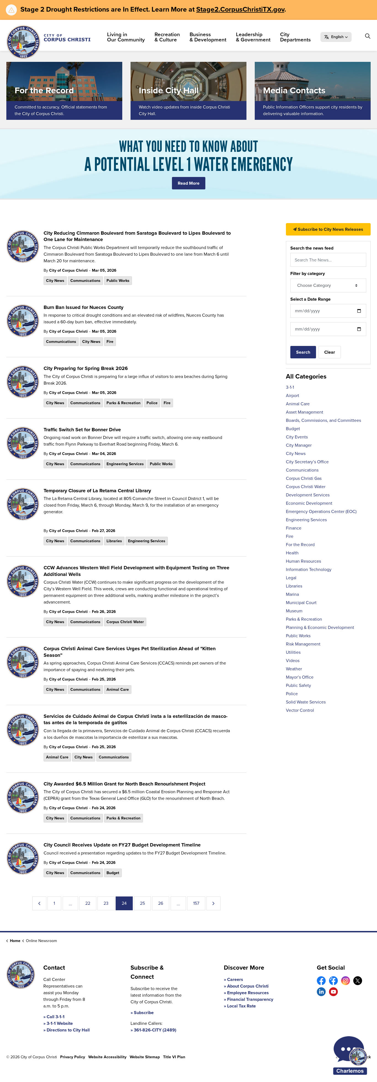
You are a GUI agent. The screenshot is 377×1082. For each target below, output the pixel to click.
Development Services (308, 495)
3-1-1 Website (60, 1023)
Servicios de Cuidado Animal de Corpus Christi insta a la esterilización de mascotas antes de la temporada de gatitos (135, 719)
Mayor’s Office (300, 677)
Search (303, 352)
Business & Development (208, 37)
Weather (294, 669)
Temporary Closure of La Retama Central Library (97, 491)
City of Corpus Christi (68, 270)
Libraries (114, 541)
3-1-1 (290, 387)
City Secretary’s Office (307, 462)
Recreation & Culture (167, 37)
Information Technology (308, 569)
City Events (297, 437)
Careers (235, 979)
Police (152, 403)
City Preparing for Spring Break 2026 (86, 368)
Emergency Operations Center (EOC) (321, 511)
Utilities (293, 652)
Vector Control (300, 710)
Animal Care (118, 689)
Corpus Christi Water (125, 622)
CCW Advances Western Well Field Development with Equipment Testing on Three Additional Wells (136, 571)
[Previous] (39, 903)
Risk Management (303, 644)
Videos (292, 660)
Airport (292, 395)
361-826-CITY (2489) (155, 1030)
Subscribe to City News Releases (330, 229)
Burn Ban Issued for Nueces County (83, 307)
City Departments (295, 37)
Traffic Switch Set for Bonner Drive (82, 430)
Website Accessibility (107, 1057)
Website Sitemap (145, 1057)
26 (160, 903)
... (70, 904)
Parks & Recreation (123, 403)
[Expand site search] (368, 36)
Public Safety (298, 685)
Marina (292, 594)
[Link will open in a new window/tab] (321, 980)
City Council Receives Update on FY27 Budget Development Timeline (122, 845)
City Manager (299, 445)
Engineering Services (125, 464)
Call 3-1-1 (56, 1017)
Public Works (118, 281)
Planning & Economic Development (320, 627)
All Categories (306, 376)
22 (87, 903)
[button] (336, 37)
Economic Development (309, 503)
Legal (291, 578)
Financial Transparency (250, 999)
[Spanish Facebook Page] (333, 980)
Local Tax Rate (241, 1006)
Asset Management (304, 412)
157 (196, 903)
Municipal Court (301, 602)
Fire (110, 342)
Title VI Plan (174, 1057)
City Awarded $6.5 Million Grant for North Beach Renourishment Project (124, 784)
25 (142, 903)
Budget (113, 873)
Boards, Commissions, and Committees (323, 420)
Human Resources (303, 561)
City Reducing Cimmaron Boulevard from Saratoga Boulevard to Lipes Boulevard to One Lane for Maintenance (137, 236)
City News (55, 281)
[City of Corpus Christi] (48, 42)
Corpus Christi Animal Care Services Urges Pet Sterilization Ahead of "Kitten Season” (130, 652)
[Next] (213, 903)
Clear (329, 352)
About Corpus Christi (248, 986)
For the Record (300, 544)
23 (105, 903)
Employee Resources (248, 993)
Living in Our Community (126, 37)
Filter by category (307, 273)
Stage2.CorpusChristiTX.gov (240, 9)
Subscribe (144, 1012)
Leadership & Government (253, 37)
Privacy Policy (72, 1057)
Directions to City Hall (68, 1030)
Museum (294, 611)
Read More (189, 183)
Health (292, 553)
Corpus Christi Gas (304, 478)
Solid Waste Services (306, 702)
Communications (85, 281)
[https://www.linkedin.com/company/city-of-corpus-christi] (321, 991)
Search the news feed (311, 248)
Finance (293, 528)
